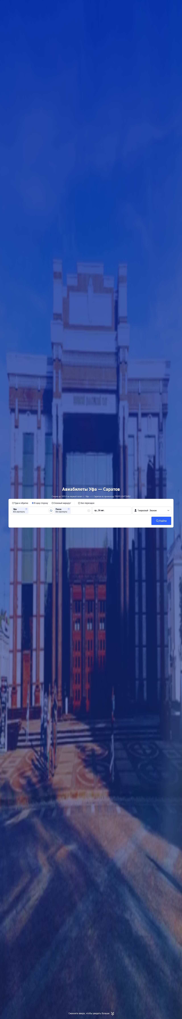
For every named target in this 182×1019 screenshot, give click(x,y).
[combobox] (30, 510)
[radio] (20, 503)
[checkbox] (86, 503)
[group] (31, 510)
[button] (151, 4)
